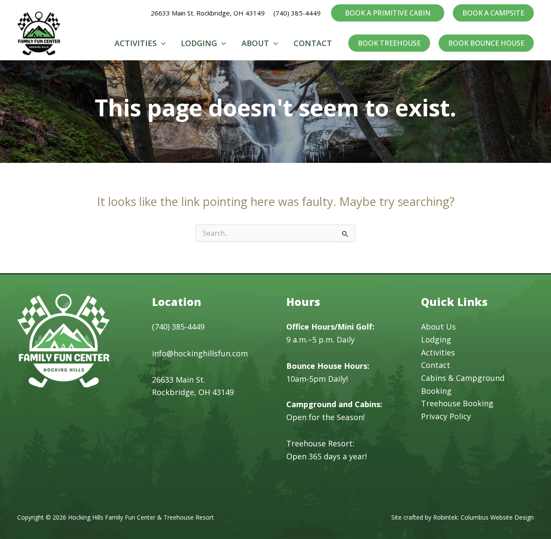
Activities (438, 352)
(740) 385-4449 (297, 13)
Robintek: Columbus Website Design (483, 517)
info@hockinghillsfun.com (200, 353)
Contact (435, 365)
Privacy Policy (446, 416)
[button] (387, 13)
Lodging (436, 339)
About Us (438, 326)
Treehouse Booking (457, 403)
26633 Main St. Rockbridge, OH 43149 (208, 13)
